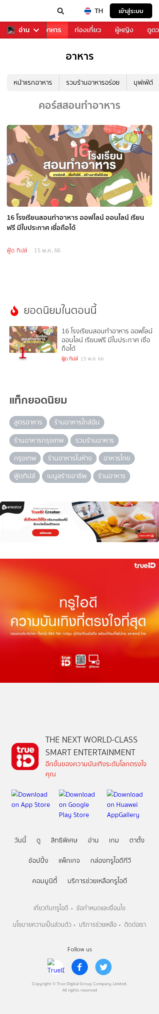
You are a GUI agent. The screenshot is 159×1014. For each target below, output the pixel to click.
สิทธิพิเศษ (64, 840)
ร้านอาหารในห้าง (70, 458)
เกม (114, 840)
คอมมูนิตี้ (44, 881)
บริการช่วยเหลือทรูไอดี (97, 881)
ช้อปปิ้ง (38, 860)
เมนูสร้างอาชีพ (66, 476)
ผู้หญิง (124, 30)
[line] (55, 967)
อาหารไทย (116, 458)
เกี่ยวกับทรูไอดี (50, 908)
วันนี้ (20, 840)
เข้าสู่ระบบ (131, 11)
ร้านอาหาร (112, 476)
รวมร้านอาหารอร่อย (93, 82)
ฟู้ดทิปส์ (24, 476)
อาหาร (52, 30)
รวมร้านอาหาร (94, 440)
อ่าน (24, 30)
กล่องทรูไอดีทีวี (110, 860)
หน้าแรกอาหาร (33, 82)
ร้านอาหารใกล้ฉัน (77, 422)
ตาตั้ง (137, 840)
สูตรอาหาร (28, 422)
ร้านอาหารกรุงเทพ (39, 440)
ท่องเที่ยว (88, 30)
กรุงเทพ (25, 458)
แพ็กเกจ (69, 860)
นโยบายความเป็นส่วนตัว (42, 924)
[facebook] (79, 967)
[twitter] (103, 967)
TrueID (24, 11)
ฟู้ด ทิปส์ (17, 250)
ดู (38, 840)
